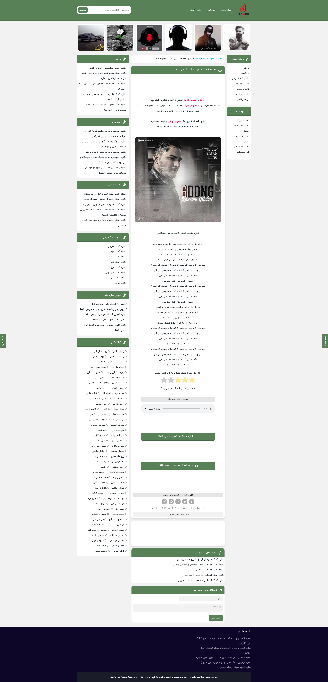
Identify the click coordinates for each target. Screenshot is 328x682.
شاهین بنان (118, 440)
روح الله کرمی (117, 456)
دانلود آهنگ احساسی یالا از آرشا (209, 569)
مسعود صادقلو (116, 519)
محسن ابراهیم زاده (97, 530)
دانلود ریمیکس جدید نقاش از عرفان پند (106, 152)
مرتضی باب (98, 519)
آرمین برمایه (101, 398)
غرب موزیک (243, 120)
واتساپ (171, 501)
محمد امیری (118, 530)
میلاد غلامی (97, 493)
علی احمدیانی (117, 435)
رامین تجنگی (118, 467)
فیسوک (191, 501)
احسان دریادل (117, 388)
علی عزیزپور (118, 430)
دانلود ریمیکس (241, 83)
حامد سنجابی (117, 482)
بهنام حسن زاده (98, 367)
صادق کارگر (100, 435)
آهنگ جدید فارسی (240, 146)
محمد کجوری (97, 524)
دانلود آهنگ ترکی (118, 251)
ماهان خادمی (117, 545)
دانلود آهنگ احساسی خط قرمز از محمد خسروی (201, 580)
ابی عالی (101, 388)
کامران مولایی (174, 121)
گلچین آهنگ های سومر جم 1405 (110, 319)
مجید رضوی (98, 540)
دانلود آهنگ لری (118, 267)
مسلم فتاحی (118, 514)
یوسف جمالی (101, 551)
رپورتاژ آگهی (243, 99)
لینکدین (178, 501)
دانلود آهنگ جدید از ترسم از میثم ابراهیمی (105, 199)
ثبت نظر (215, 618)
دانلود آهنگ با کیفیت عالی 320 (176, 436)
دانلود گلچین (242, 89)
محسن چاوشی (117, 535)
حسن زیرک (118, 477)
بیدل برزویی (118, 367)
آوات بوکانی (91, 393)
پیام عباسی (98, 356)
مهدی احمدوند (98, 503)
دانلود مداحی (242, 94)
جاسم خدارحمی (116, 356)
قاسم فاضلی (90, 409)
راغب (103, 467)
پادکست (245, 73)
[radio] (192, 381)
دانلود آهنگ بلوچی (117, 246)
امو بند (103, 382)
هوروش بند (101, 488)
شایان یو (102, 440)
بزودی (246, 68)
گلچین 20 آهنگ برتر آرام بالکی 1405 (108, 304)
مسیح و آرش (103, 509)
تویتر (184, 501)
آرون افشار (118, 398)
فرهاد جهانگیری (116, 414)
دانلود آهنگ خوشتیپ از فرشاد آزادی (108, 68)
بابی (122, 372)
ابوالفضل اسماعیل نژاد (113, 393)
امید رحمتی (118, 409)
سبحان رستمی (117, 451)
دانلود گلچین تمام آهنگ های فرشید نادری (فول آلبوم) (223, 657)
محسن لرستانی (116, 540)
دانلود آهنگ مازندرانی (116, 272)
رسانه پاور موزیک (191, 105)
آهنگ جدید (226, 10)
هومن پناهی (99, 482)
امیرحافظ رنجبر (116, 377)
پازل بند (120, 361)
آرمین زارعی (118, 404)
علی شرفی (102, 430)
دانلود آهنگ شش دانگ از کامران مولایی (193, 69)
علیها (104, 419)
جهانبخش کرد (100, 351)
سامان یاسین (98, 451)
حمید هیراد (98, 472)
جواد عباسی (118, 351)
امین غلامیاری (93, 372)
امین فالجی (101, 404)
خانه (220, 58)
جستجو (83, 10)
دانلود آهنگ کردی (118, 262)
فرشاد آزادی (118, 419)
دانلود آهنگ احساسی (205, 58)
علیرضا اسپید (117, 425)
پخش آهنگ (195, 10)
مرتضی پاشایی (117, 524)
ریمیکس (211, 10)
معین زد (120, 509)
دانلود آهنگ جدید (194, 100)
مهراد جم (107, 498)
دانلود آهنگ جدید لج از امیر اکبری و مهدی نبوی (200, 559)
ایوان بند (110, 372)
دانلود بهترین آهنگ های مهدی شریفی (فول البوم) (226, 662)
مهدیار (121, 498)
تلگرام (164, 501)
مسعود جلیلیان (98, 514)
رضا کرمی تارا (118, 461)
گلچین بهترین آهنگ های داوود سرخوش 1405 (103, 309)
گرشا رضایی (118, 551)
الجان (91, 382)
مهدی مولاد (92, 498)
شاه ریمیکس (242, 152)
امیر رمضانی (118, 382)
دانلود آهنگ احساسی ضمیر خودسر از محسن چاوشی (199, 564)
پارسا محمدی (104, 361)
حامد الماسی (102, 477)
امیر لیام (99, 377)
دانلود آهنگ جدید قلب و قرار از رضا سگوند (105, 194)
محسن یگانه (98, 535)
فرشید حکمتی (96, 414)
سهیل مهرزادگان (98, 446)
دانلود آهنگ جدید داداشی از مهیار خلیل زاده (105, 204)
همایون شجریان (116, 493)
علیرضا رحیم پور (97, 425)
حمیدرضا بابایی (116, 472)
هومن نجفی (118, 488)
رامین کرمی (100, 461)
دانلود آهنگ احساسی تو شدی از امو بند (205, 575)
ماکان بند (101, 545)
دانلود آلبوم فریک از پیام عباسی (235, 667)
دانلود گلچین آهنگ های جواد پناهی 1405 (106, 314)
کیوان (104, 409)
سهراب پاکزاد (118, 446)
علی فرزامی (91, 419)
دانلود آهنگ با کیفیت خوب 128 (176, 465)
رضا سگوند (100, 456)
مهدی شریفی (117, 503)
